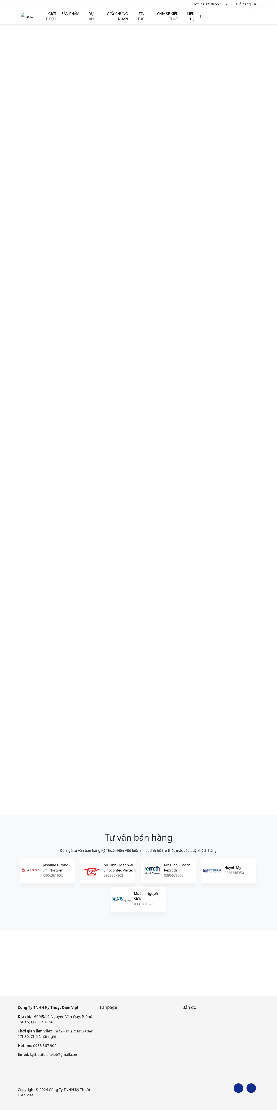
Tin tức (141, 16)
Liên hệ (191, 16)
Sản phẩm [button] (70, 13)
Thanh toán (166, 200)
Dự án (91, 16)
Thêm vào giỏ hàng (172, 190)
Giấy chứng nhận (117, 16)
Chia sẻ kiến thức (168, 16)
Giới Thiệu (51, 16)
